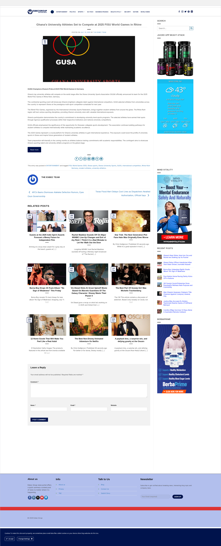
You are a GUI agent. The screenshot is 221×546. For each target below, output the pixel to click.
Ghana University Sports (107, 166)
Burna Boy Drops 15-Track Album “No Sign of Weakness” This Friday (47, 289)
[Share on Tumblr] (97, 159)
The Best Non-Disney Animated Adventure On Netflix (89, 340)
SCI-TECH (90, 12)
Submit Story (105, 493)
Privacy (61, 489)
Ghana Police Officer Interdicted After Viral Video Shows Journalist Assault (177, 263)
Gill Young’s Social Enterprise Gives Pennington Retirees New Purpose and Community (177, 285)
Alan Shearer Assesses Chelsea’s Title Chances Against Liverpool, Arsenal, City (177, 294)
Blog (102, 485)
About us (62, 485)
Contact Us (105, 489)
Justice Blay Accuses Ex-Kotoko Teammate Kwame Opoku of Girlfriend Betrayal (177, 303)
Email (73, 405)
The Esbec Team (99, 32)
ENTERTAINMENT (61, 12)
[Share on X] (81, 159)
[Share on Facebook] (77, 159)
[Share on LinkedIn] (93, 159)
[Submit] (191, 28)
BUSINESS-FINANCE (102, 12)
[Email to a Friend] (85, 159)
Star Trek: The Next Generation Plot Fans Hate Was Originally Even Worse (131, 236)
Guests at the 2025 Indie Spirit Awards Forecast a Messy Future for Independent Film (46, 237)
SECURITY (127, 12)
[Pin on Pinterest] (89, 159)
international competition (131, 166)
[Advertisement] (175, 151)
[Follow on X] (38, 498)
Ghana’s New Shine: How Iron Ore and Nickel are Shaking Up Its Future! (177, 256)
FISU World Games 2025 (78, 166)
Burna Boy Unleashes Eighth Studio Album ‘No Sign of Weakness (176, 270)
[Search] (52, 11)
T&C (60, 493)
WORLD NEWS (145, 12)
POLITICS (73, 12)
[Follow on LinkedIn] (192, 12)
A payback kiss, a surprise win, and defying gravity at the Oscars (131, 340)
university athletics (99, 168)
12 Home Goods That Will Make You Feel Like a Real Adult (47, 340)
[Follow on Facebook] (179, 12)
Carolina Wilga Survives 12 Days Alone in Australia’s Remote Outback (177, 311)
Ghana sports (92, 166)
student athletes (85, 168)
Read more (34, 150)
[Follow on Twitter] (185, 12)
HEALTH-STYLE (116, 12)
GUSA (119, 166)
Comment (35, 382)
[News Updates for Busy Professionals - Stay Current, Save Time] (37, 11)
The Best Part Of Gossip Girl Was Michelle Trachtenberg (131, 289)
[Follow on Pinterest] (189, 12)
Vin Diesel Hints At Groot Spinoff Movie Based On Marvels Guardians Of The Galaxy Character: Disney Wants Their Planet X (89, 292)
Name (33, 405)
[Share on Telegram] (101, 159)
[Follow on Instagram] (182, 12)
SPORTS (80, 12)
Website (114, 405)
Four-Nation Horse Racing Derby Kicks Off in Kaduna (177, 277)
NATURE (135, 12)
